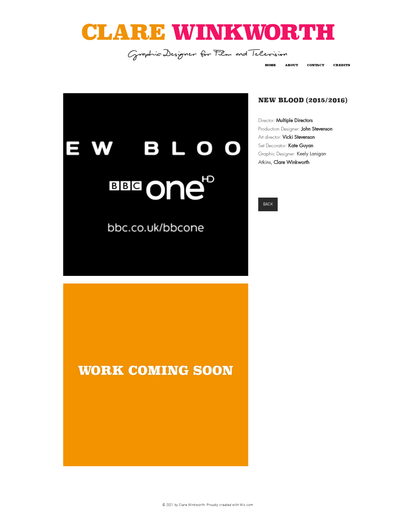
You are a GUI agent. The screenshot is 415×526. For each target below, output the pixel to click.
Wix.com (246, 505)
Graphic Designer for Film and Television (207, 53)
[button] (155, 184)
